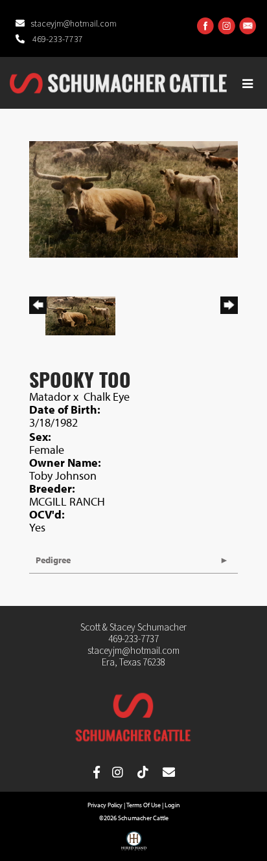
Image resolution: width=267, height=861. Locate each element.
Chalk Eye (107, 396)
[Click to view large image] (133, 197)
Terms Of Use (143, 805)
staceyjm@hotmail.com (73, 23)
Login (172, 805)
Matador (50, 396)
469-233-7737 (56, 39)
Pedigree (53, 560)
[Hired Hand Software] (133, 845)
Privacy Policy (104, 805)
